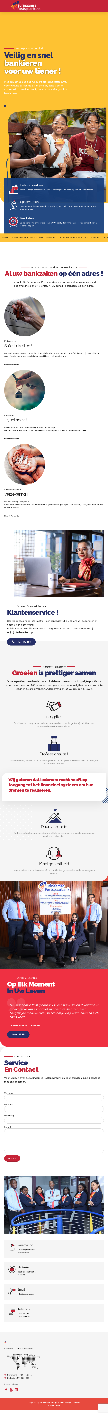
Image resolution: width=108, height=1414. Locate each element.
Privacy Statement (25, 1348)
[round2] (24, 390)
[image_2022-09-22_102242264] (24, 464)
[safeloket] (24, 316)
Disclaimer (8, 1348)
